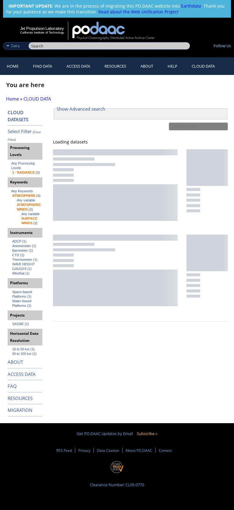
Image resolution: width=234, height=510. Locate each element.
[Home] (117, 31)
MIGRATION (20, 410)
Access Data (78, 66)
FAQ (12, 386)
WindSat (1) (21, 273)
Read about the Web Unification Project (138, 12)
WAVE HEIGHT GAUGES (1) (24, 266)
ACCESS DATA (22, 374)
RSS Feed (64, 450)
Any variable (26, 200)
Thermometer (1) (24, 259)
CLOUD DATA (203, 66)
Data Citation (108, 450)
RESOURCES (115, 66)
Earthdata (191, 6)
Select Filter (20, 131)
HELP (172, 66)
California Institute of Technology (42, 32)
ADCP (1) (19, 241)
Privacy (84, 450)
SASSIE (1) (20, 324)
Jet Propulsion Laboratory (42, 28)
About (146, 66)
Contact (165, 450)
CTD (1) (18, 255)
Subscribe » (147, 433)
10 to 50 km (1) (23, 349)
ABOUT (15, 362)
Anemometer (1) (24, 246)
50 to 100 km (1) (24, 354)
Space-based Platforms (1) (22, 294)
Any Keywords (22, 191)
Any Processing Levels (23, 165)
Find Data (42, 66)
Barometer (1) (22, 250)
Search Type (15, 39)
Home (13, 66)
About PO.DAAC (139, 450)
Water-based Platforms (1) (22, 303)
